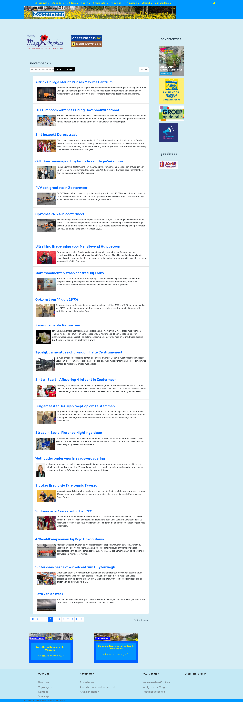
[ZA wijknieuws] (51, 648)
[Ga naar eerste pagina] (32, 619)
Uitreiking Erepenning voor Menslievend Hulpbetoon (77, 246)
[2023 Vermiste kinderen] (168, 132)
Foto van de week (49, 594)
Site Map (43, 696)
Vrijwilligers (45, 687)
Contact (43, 691)
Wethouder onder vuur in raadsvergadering (70, 458)
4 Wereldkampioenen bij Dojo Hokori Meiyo (69, 539)
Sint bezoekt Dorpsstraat (56, 135)
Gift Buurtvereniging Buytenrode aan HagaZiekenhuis (79, 161)
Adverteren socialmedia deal (97, 687)
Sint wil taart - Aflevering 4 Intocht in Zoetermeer (75, 380)
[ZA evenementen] (116, 648)
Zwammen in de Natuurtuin (57, 325)
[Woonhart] (171, 61)
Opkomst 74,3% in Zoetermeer (59, 214)
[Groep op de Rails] (171, 113)
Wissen (69, 69)
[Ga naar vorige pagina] (37, 619)
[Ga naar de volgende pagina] (76, 619)
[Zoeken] (214, 3)
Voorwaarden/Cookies (156, 682)
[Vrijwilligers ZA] (171, 91)
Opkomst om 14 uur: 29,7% (56, 299)
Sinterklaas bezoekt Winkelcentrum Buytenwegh (75, 567)
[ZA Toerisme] (86, 41)
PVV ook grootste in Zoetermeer (61, 188)
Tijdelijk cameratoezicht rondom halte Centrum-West (78, 352)
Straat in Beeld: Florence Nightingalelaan (68, 433)
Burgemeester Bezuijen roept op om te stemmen (75, 406)
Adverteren (87, 682)
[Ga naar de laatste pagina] (81, 619)
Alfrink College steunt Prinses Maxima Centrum (74, 82)
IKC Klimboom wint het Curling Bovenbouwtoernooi (77, 110)
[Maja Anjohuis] (45, 42)
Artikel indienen (89, 691)
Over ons (43, 682)
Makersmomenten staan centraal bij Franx (69, 273)
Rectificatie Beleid (154, 691)
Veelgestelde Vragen (155, 687)
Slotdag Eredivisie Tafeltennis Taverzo (66, 485)
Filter (59, 69)
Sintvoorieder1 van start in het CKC (63, 511)
